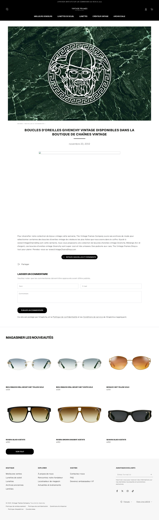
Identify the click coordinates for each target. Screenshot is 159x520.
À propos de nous (46, 474)
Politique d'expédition (16, 509)
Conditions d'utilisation (58, 506)
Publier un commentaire (32, 310)
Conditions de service (93, 317)
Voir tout (20, 452)
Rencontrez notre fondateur (50, 477)
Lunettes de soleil (14, 477)
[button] (7, 9)
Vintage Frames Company (21, 503)
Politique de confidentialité (65, 317)
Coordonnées (30, 509)
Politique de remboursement (16, 506)
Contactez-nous (77, 474)
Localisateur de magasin (49, 481)
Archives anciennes (15, 485)
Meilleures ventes (14, 474)
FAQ (72, 477)
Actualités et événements (49, 485)
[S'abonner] (152, 474)
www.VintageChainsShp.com (30, 243)
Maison (20, 123)
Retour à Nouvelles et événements (81, 257)
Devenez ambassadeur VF (82, 481)
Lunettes (10, 481)
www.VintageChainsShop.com (62, 249)
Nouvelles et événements (34, 123)
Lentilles (9, 489)
